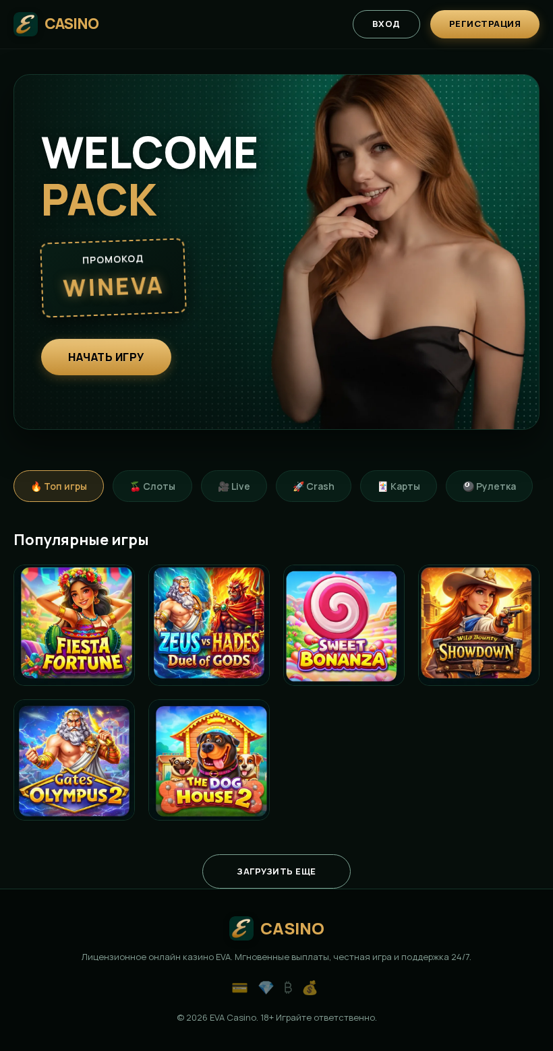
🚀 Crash (313, 486)
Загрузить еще (276, 871)
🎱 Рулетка (489, 486)
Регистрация (485, 24)
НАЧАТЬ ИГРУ (106, 357)
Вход (386, 24)
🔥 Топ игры (58, 486)
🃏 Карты (398, 486)
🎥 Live (234, 486)
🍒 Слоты (152, 486)
